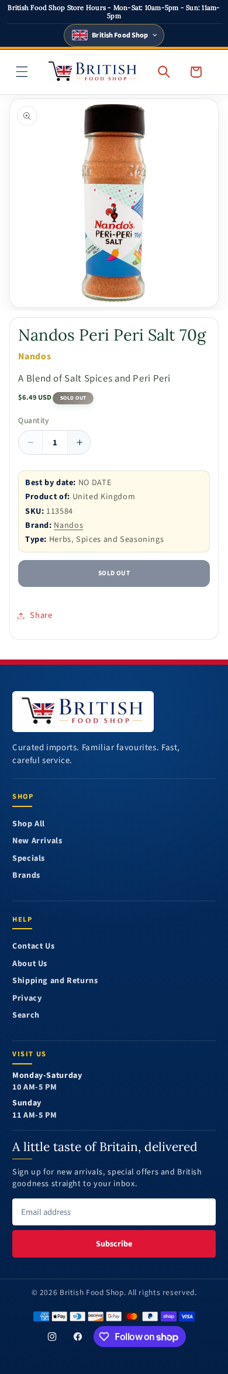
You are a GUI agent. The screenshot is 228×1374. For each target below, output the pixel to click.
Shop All (28, 824)
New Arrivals (37, 841)
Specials (28, 858)
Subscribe (114, 1244)
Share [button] (41, 615)
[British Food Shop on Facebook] (78, 1336)
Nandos (68, 525)
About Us (29, 964)
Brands (26, 875)
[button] (22, 72)
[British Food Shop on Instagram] (52, 1336)
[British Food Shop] (83, 711)
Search (26, 1015)
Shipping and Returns (55, 981)
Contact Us (33, 946)
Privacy (27, 998)
